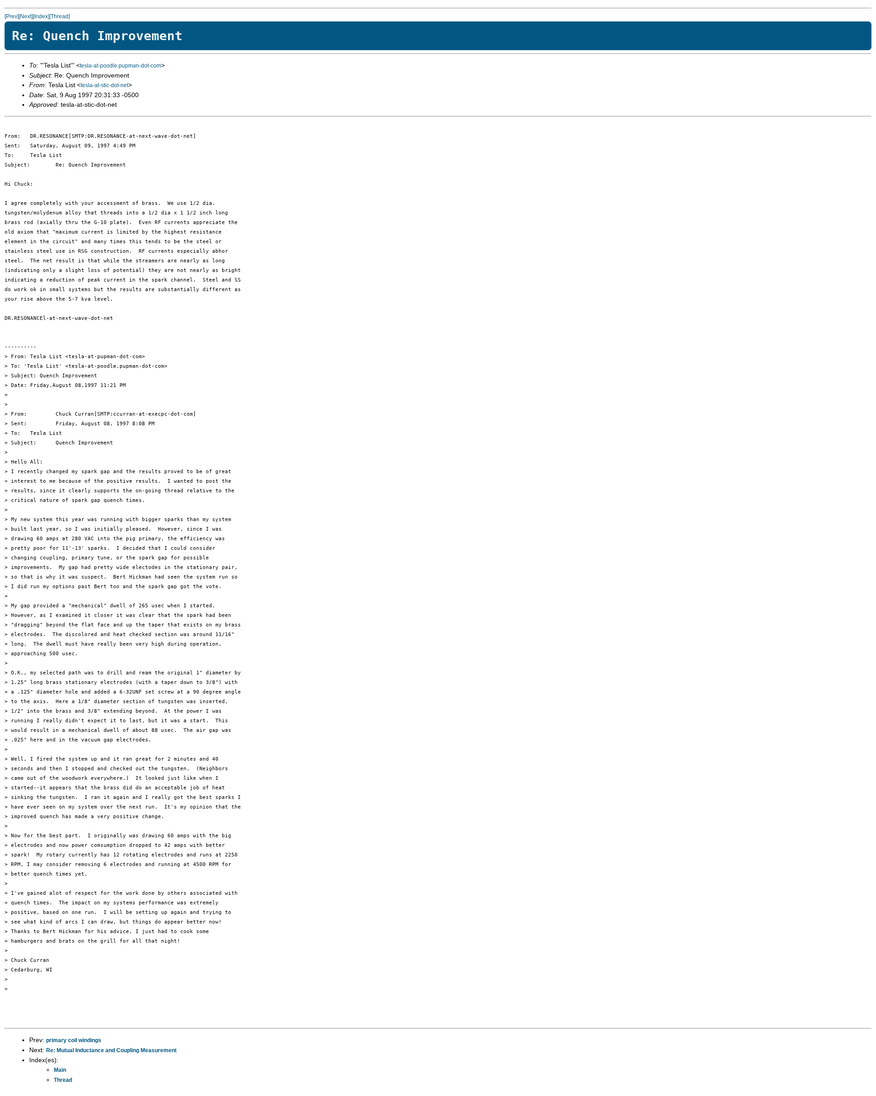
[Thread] (59, 16)
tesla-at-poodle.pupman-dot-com (120, 66)
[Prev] (12, 16)
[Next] (26, 16)
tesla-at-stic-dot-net (104, 85)
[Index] (41, 16)
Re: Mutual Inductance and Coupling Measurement (111, 1050)
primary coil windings (73, 1040)
